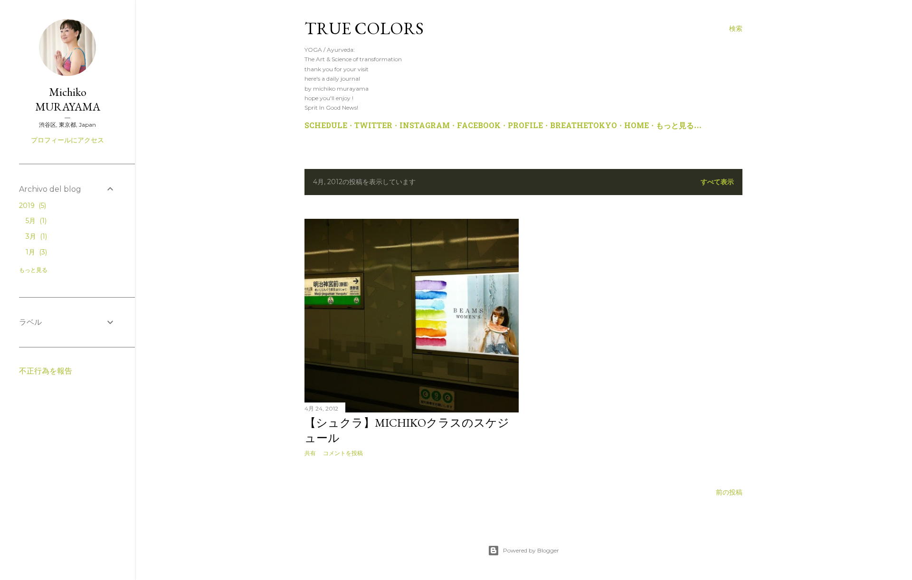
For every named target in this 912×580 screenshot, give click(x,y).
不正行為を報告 (45, 370)
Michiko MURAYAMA (67, 99)
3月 (35, 236)
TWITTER (373, 126)
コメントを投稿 (343, 453)
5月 (35, 220)
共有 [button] (310, 453)
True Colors (364, 28)
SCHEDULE (325, 126)
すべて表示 (717, 182)
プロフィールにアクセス (67, 140)
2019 (31, 205)
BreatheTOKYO (583, 126)
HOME (636, 126)
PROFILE (525, 126)
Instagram (424, 126)
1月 (35, 252)
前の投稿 (729, 492)
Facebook (479, 126)
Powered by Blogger (531, 550)
